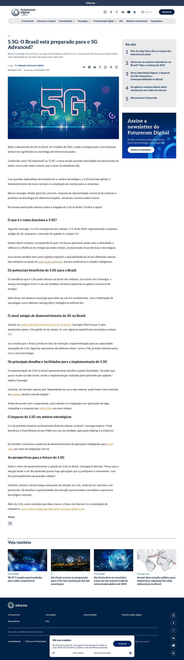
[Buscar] (142, 12)
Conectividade (65, 21)
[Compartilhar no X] (100, 67)
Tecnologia (83, 21)
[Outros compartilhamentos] (116, 67)
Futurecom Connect (46, 21)
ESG (121, 21)
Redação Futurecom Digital (31, 65)
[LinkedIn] (123, 12)
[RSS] (134, 12)
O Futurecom (28, 21)
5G (9, 36)
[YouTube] (128, 12)
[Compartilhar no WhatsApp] (105, 67)
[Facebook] (111, 12)
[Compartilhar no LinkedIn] (94, 67)
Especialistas (156, 21)
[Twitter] (117, 12)
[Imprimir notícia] (89, 67)
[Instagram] (105, 12)
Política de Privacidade (35, 641)
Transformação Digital (103, 21)
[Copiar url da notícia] (84, 67)
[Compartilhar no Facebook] (111, 67)
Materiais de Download (136, 21)
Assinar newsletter (141, 149)
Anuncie (166, 11)
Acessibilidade (14, 641)
